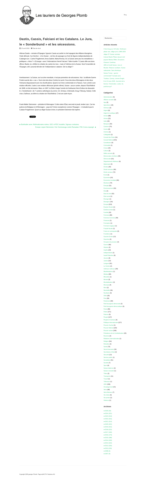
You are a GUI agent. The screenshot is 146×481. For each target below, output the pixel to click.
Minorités (106, 277)
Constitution (107, 142)
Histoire (106, 247)
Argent (106, 110)
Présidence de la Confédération (113, 333)
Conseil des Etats (109, 137)
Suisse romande (109, 371)
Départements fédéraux (111, 161)
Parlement (107, 301)
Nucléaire (107, 293)
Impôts (106, 250)
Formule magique (109, 226)
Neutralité (107, 290)
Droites (106, 167)
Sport (105, 365)
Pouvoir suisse (108, 330)
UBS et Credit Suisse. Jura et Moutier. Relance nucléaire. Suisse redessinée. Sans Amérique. (114, 67)
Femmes (106, 215)
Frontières (107, 234)
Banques (106, 124)
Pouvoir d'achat (108, 325)
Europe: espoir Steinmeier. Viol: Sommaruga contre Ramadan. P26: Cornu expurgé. (64, 127)
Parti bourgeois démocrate (112, 303)
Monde (106, 279)
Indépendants (108, 252)
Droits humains (108, 169)
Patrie (105, 311)
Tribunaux (107, 381)
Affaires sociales (109, 99)
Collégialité (107, 134)
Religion (106, 341)
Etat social (107, 196)
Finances (106, 220)
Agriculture (107, 105)
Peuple (106, 317)
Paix (105, 298)
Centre (106, 129)
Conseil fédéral (108, 140)
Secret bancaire (109, 349)
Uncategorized (108, 387)
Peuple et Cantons (109, 320)
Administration (108, 97)
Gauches (106, 239)
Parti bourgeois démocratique (113, 306)
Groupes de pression (110, 242)
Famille (106, 212)
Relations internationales (111, 338)
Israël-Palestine (108, 255)
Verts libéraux (108, 392)
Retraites (106, 344)
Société (106, 362)
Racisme (106, 336)
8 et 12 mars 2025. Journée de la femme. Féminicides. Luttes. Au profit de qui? (114, 83)
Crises (106, 148)
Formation (107, 223)
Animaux (106, 107)
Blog (125, 15)
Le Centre (107, 266)
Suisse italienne (108, 368)
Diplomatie (107, 164)
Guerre (106, 244)
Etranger (106, 199)
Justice (106, 260)
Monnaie (106, 285)
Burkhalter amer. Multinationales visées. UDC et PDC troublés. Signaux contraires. (50, 124)
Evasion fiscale (108, 207)
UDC (105, 384)
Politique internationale (111, 322)
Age (105, 102)
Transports (107, 376)
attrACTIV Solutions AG (48, 474)
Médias (106, 274)
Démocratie (107, 158)
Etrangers (107, 201)
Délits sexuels (108, 153)
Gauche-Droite (108, 236)
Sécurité (106, 354)
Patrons (106, 314)
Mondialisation (108, 282)
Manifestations (108, 271)
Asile (105, 121)
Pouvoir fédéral (108, 328)
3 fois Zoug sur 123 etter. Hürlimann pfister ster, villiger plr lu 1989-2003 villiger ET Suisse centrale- (115, 51)
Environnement (108, 188)
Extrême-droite (108, 209)
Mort (105, 287)
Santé (105, 346)
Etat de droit (37, 48)
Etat (105, 191)
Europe (106, 204)
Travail (106, 379)
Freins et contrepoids (110, 231)
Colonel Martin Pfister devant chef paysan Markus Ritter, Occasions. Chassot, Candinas (114, 59)
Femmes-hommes (109, 218)
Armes (106, 118)
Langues (106, 263)
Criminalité (107, 145)
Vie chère (107, 395)
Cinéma (106, 132)
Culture (106, 150)
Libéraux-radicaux (109, 269)
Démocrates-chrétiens (110, 156)
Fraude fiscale (108, 228)
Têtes (105, 373)
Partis (105, 309)
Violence (106, 400)
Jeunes (106, 258)
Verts (105, 389)
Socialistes (107, 360)
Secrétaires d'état (109, 352)
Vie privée (107, 397)
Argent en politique (109, 113)
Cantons (106, 126)
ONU (105, 295)
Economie (107, 177)
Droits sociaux (108, 172)
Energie (106, 185)
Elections (106, 183)
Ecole (105, 175)
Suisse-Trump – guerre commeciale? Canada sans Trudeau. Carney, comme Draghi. (114, 75)
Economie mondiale (110, 180)
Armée (106, 116)
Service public (108, 357)
